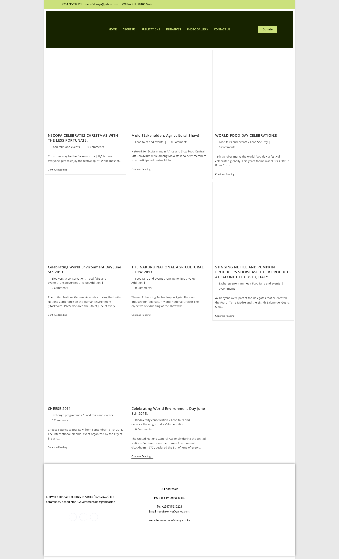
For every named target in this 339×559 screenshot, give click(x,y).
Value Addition (91, 283)
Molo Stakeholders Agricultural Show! (165, 135)
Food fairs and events (66, 147)
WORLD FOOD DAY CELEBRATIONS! (246, 135)
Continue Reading (59, 169)
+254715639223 (172, 506)
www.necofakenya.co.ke (175, 520)
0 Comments (95, 147)
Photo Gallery (197, 29)
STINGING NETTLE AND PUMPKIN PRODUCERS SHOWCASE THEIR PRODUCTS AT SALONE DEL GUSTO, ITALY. (253, 272)
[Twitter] (239, 4)
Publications (150, 29)
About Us (129, 29)
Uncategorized (68, 283)
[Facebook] (224, 4)
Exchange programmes (234, 283)
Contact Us (222, 29)
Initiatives (173, 29)
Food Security (259, 142)
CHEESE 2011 (59, 408)
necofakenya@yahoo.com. (173, 511)
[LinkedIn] (232, 4)
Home (113, 29)
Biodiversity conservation (68, 278)
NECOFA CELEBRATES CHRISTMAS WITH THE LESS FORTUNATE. (83, 138)
